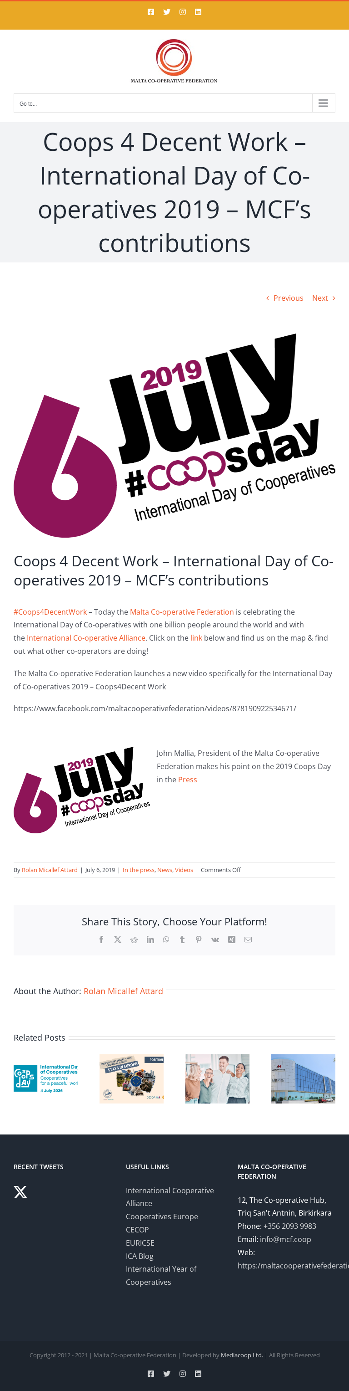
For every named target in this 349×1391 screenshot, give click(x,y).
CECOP (137, 1230)
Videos (184, 870)
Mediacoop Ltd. (242, 1355)
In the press (139, 870)
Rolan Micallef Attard (50, 870)
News (164, 870)
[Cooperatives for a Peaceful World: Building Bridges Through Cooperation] (46, 1059)
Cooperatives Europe (162, 1216)
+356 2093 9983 (290, 1226)
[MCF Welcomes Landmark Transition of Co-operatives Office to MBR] (303, 1059)
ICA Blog (140, 1256)
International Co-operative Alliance (86, 638)
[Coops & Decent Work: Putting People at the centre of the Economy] (217, 1059)
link (196, 638)
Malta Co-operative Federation (182, 612)
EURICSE (140, 1243)
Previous (289, 298)
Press (187, 780)
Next (320, 298)
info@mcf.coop (285, 1239)
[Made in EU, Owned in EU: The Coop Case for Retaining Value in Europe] (132, 1059)
